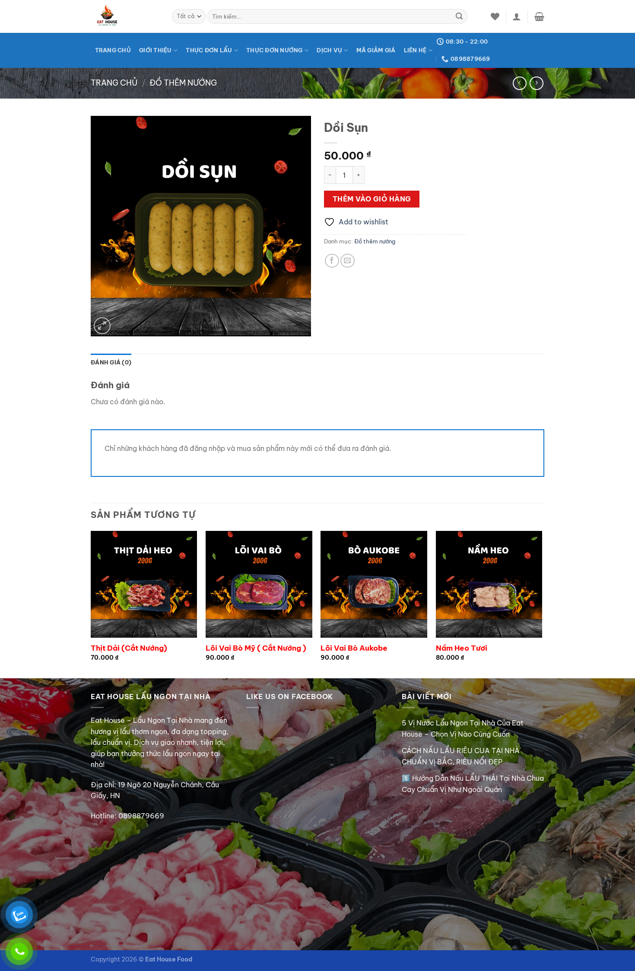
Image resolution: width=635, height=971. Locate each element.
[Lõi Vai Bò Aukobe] (374, 584)
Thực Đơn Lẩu (209, 50)
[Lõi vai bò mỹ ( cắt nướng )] (259, 584)
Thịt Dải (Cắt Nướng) (129, 648)
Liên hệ (415, 50)
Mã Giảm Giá (376, 50)
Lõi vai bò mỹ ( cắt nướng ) (256, 648)
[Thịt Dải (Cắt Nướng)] (144, 584)
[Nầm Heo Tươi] (489, 584)
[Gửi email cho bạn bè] (347, 261)
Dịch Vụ (329, 50)
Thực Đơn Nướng (274, 50)
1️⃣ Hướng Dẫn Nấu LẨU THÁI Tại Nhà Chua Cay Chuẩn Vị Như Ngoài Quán (473, 784)
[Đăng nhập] (516, 16)
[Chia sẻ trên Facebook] (332, 261)
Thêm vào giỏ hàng (372, 199)
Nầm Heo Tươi (461, 648)
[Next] (541, 603)
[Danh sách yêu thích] (495, 16)
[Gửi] (459, 16)
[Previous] (91, 603)
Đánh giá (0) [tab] (111, 362)
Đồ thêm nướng (183, 83)
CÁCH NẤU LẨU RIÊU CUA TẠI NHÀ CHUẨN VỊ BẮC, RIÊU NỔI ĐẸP (461, 756)
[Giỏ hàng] (539, 16)
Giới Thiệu (155, 50)
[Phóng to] (102, 325)
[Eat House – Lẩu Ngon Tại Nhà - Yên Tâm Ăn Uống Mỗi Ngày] (125, 16)
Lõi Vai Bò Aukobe (354, 648)
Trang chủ (114, 83)
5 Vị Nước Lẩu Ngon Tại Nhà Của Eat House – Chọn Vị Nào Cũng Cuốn (463, 728)
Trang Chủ (113, 50)
